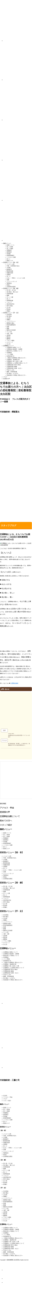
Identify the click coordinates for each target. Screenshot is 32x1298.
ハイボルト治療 (11, 257)
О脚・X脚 (9, 333)
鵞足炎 (8, 337)
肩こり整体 (10, 247)
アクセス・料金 (7, 808)
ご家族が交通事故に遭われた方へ (16, 358)
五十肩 (8, 307)
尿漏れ (8, 311)
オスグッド (10, 342)
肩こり (8, 299)
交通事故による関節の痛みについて (17, 363)
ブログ (5, 377)
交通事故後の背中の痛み (14, 364)
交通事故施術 (14, 683)
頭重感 (8, 274)
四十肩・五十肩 (11, 290)
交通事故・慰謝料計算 (13, 359)
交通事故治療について (10, 816)
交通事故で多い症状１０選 (14, 361)
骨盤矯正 (9, 250)
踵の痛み (9, 316)
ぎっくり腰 (10, 297)
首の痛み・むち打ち (12, 373)
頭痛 (8, 279)
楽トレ (8, 259)
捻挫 (8, 326)
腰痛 (8, 295)
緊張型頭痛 (10, 271)
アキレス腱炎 (10, 340)
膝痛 (8, 328)
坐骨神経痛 (10, 293)
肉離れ (8, 319)
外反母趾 (9, 314)
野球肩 (8, 309)
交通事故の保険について (14, 347)
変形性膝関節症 (11, 325)
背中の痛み (10, 305)
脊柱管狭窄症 (10, 304)
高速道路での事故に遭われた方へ (16, 375)
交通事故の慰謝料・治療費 (14, 349)
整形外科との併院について (14, 351)
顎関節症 (9, 283)
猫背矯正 (9, 252)
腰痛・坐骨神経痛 (12, 371)
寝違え (8, 285)
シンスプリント (11, 321)
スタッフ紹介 (6, 825)
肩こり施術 (10, 248)
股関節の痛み (10, 323)
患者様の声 (6, 378)
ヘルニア (9, 302)
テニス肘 (9, 332)
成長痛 (8, 335)
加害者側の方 (10, 356)
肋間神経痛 (10, 300)
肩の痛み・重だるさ (12, 292)
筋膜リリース (10, 245)
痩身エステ (10, 260)
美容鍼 (8, 253)
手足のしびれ (10, 370)
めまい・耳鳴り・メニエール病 (16, 278)
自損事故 (9, 352)
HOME (3, 803)
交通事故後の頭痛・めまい (14, 368)
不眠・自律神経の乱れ (13, 266)
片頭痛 (8, 267)
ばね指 (8, 318)
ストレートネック (12, 281)
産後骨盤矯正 (10, 255)
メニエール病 (10, 264)
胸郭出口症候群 (11, 330)
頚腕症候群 (10, 273)
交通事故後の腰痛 (12, 366)
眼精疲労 (9, 269)
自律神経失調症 (11, 286)
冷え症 (8, 344)
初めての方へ (6, 821)
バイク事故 (10, 354)
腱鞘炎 (8, 338)
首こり (8, 276)
